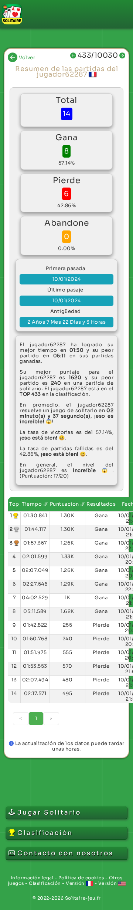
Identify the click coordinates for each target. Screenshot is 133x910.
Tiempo (32, 504)
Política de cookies (81, 877)
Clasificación (45, 883)
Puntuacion (65, 504)
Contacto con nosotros (65, 853)
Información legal (32, 877)
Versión (76, 883)
